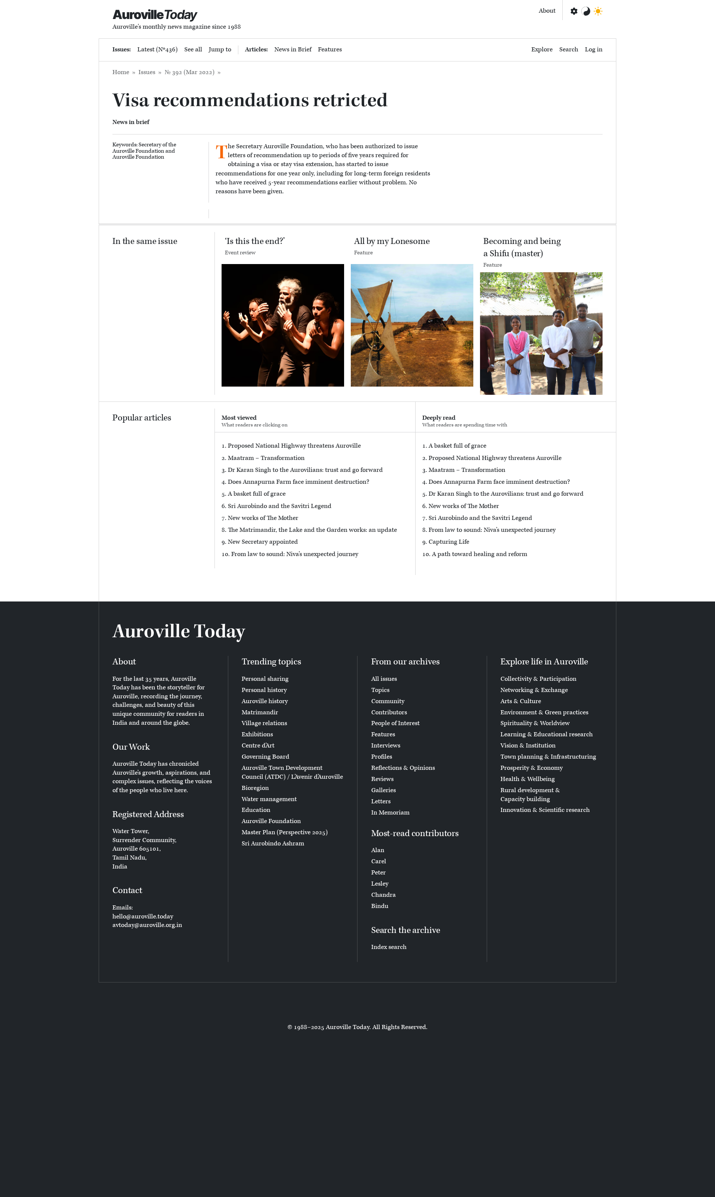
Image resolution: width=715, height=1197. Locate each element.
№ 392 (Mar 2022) (189, 72)
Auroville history (265, 701)
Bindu (379, 906)
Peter (378, 873)
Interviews (385, 746)
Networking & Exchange (534, 690)
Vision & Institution (528, 746)
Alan (377, 850)
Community (387, 701)
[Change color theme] (585, 11)
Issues (147, 72)
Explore (542, 49)
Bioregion (255, 788)
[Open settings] (573, 11)
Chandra (383, 895)
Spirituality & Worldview (535, 723)
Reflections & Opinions (403, 768)
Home (120, 72)
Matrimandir (260, 712)
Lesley (379, 884)
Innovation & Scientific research (545, 810)
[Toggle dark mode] (598, 11)
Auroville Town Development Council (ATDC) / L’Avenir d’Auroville (292, 772)
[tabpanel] (315, 500)
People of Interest (395, 723)
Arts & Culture (520, 701)
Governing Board (265, 757)
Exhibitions (257, 734)
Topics (380, 690)
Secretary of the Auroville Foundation (144, 147)
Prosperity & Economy (531, 768)
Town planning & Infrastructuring (548, 757)
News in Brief (292, 49)
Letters (381, 801)
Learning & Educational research (546, 734)
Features (330, 49)
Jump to (220, 49)
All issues (384, 679)
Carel (378, 861)
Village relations (264, 723)
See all (193, 49)
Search (568, 49)
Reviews (382, 779)
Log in (594, 49)
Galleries (383, 790)
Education (256, 810)
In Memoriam (390, 813)
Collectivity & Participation (538, 679)
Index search (389, 947)
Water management (269, 799)
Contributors (389, 712)
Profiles (381, 757)
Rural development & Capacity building (530, 794)
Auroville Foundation (138, 157)
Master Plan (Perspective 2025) (285, 832)
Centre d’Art (258, 746)
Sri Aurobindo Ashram (273, 843)
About (547, 11)
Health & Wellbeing (527, 779)
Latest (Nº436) (157, 49)
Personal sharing (265, 679)
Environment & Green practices (544, 712)
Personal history (264, 690)
